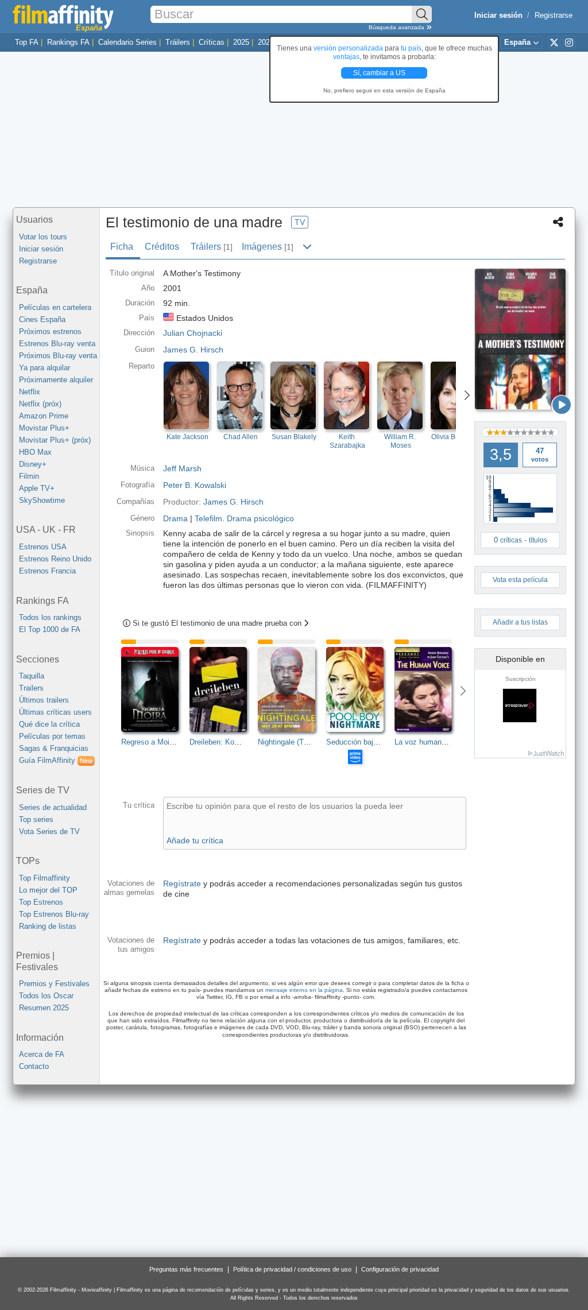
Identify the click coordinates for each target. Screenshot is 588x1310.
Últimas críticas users (55, 712)
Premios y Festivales (54, 983)
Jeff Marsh (182, 468)
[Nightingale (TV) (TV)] (292, 689)
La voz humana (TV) (428, 742)
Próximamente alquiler (56, 379)
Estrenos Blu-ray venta (57, 343)
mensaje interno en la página (304, 990)
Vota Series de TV (49, 831)
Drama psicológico (260, 518)
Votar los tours (43, 236)
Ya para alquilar (44, 367)
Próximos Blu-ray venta (58, 355)
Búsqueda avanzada (397, 27)
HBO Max (35, 452)
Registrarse (553, 15)
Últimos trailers (44, 700)
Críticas (212, 42)
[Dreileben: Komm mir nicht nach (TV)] (223, 689)
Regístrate (182, 883)
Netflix (29, 391)
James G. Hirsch (193, 349)
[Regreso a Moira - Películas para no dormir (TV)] (155, 689)
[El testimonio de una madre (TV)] (520, 339)
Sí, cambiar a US (380, 73)
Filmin (29, 476)
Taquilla (31, 676)
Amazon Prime (43, 416)
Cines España (42, 319)
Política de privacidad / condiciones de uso (292, 1269)
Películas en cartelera (55, 307)
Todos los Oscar (46, 995)
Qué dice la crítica (49, 724)
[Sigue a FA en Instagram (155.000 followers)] (569, 42)
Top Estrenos (41, 902)
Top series (36, 819)
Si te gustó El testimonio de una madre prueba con (218, 623)
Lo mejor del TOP (48, 890)
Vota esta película (520, 580)
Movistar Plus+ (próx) (55, 440)
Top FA (26, 42)
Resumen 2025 (44, 1007)
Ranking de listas (47, 926)
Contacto (34, 1066)
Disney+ (33, 464)
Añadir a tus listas (520, 622)
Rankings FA (68, 42)
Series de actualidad (53, 807)
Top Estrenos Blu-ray (54, 914)
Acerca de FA (41, 1054)
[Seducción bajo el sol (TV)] (360, 689)
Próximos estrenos (50, 331)
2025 (241, 42)
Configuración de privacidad (400, 1269)
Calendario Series (127, 42)
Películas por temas (52, 736)
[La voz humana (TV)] (428, 689)
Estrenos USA (43, 546)
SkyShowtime (42, 500)
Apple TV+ (37, 488)
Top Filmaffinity (44, 878)
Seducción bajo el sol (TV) (370, 742)
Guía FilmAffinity (55, 760)
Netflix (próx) (40, 404)
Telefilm (208, 518)
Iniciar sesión (41, 249)
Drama (175, 518)
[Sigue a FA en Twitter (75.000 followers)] (554, 42)
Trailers (31, 688)
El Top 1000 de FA (49, 629)
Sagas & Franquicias (53, 748)
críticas (511, 540)
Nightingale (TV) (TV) (293, 742)
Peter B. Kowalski (194, 485)
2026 (266, 42)
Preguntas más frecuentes (186, 1269)
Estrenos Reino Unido (55, 559)
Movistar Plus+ (44, 428)
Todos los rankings (50, 617)
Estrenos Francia (47, 571)
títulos (538, 540)
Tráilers (177, 42)
